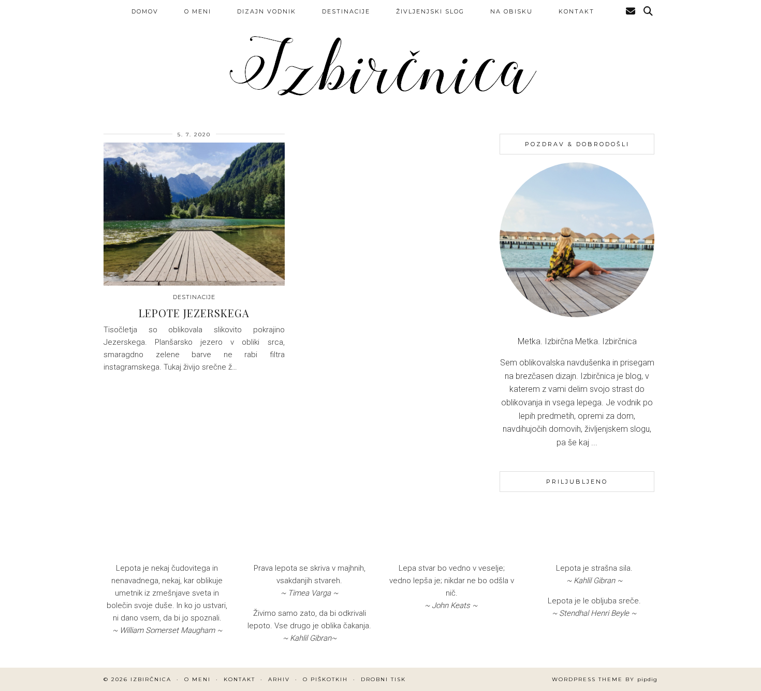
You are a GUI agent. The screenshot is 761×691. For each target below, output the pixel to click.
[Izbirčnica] (380, 59)
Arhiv (279, 679)
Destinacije (346, 11)
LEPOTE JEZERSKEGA (194, 313)
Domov (144, 11)
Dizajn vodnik (266, 11)
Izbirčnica (150, 679)
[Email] (631, 11)
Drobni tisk (383, 679)
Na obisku (511, 11)
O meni (197, 11)
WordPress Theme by (604, 679)
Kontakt (576, 11)
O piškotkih (325, 679)
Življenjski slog (430, 11)
